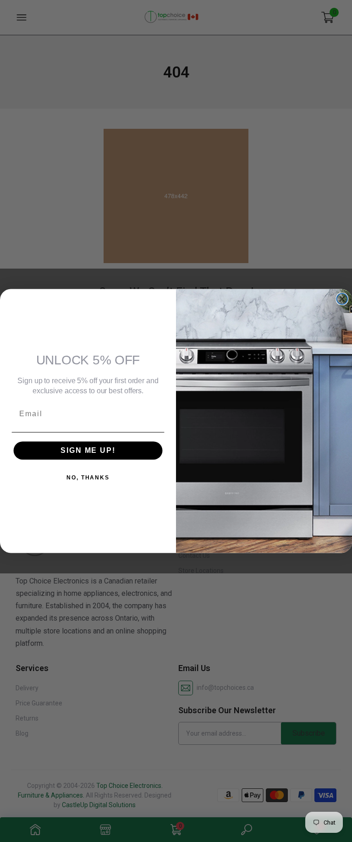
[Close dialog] (342, 298)
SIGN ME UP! (87, 450)
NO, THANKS (88, 477)
